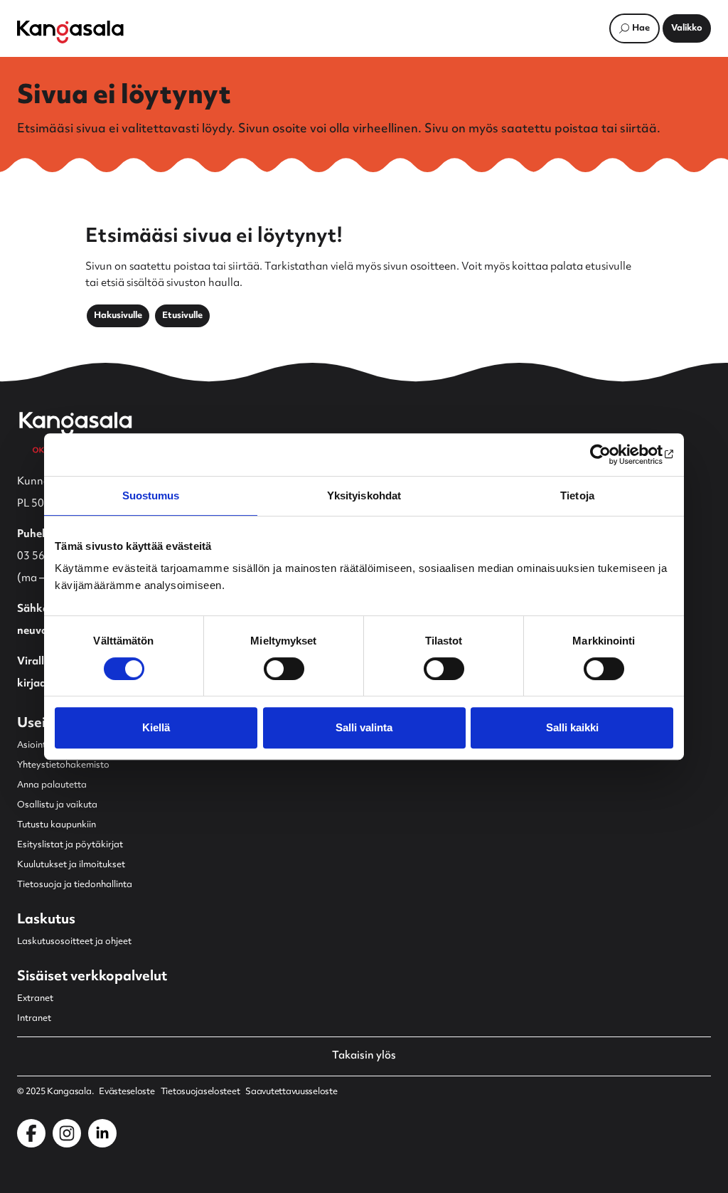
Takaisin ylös (364, 1056)
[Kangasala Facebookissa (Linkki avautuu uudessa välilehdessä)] (31, 1133)
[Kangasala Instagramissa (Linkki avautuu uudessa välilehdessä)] (67, 1133)
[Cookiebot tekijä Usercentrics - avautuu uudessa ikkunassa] (611, 454)
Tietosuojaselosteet (200, 1092)
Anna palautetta (52, 785)
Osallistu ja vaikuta (57, 805)
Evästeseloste (126, 1092)
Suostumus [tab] (151, 495)
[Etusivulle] (70, 32)
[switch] (284, 668)
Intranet (34, 1018)
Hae (641, 28)
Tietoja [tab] (577, 495)
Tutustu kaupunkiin (56, 825)
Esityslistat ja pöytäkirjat (70, 845)
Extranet (35, 999)
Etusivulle (182, 316)
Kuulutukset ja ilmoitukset (71, 865)
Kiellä (156, 727)
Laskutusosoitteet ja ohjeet (74, 942)
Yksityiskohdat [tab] (364, 495)
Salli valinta (364, 727)
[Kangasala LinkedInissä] (102, 1133)
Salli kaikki (572, 727)
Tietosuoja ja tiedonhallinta (74, 885)
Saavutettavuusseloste (291, 1092)
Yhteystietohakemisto (63, 765)
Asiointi (32, 745)
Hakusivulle (118, 316)
